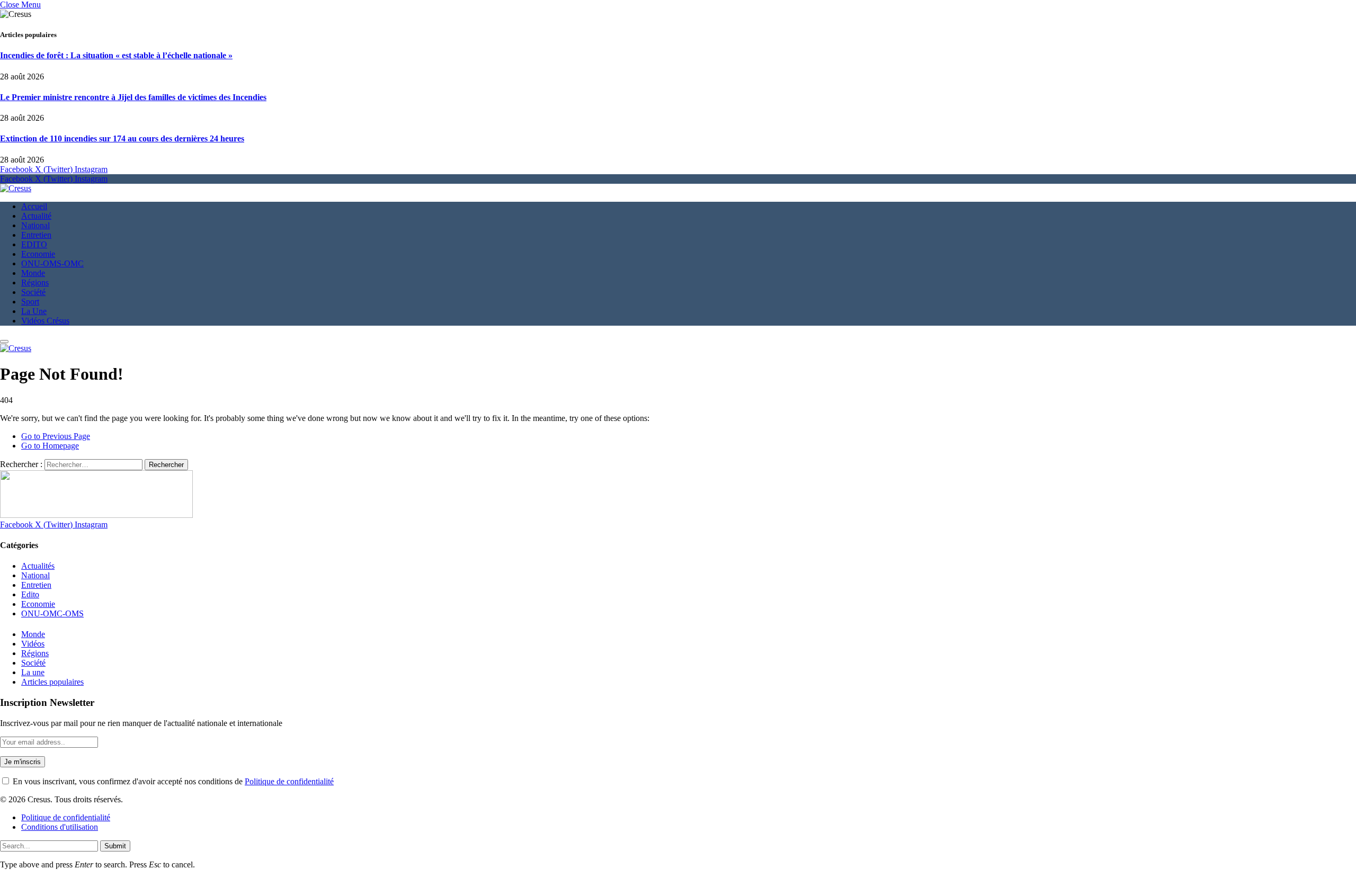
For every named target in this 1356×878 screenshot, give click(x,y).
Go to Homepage (50, 445)
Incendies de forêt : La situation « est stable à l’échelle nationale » (116, 55)
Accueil (34, 206)
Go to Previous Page (55, 436)
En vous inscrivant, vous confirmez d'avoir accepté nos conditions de (172, 781)
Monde (33, 272)
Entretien (36, 234)
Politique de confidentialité (289, 781)
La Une (34, 311)
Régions (35, 282)
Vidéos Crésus (45, 320)
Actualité (36, 215)
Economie (38, 253)
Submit (115, 846)
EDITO (34, 244)
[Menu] (4, 341)
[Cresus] (15, 188)
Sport (30, 301)
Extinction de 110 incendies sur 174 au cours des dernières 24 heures (122, 138)
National (35, 225)
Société (33, 292)
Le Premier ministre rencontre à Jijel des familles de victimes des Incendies (133, 97)
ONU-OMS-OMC (52, 263)
